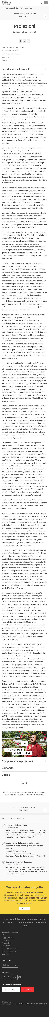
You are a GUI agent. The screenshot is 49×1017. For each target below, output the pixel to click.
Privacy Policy (7, 943)
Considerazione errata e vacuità (24, 14)
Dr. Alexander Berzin (20, 32)
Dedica (4, 60)
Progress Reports (9, 951)
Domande (5, 57)
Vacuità (24, 783)
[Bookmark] (28, 41)
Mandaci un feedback (10, 932)
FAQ (3, 935)
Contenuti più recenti (10, 948)
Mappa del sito (8, 938)
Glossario (5, 940)
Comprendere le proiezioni (11, 54)
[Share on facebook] (20, 41)
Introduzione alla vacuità (10, 50)
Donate (24, 908)
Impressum (43, 1004)
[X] (24, 41)
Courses (5, 954)
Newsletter (6, 946)
